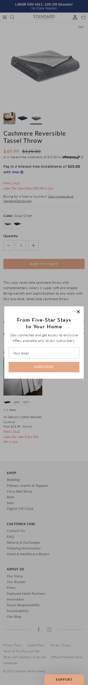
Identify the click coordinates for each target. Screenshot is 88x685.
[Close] (78, 311)
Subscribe (44, 367)
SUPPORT (64, 679)
